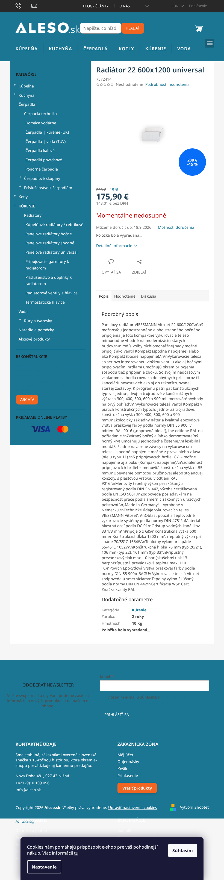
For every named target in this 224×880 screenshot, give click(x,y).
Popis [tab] (104, 296)
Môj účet (125, 754)
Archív (27, 399)
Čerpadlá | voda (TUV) (45, 141)
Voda (23, 311)
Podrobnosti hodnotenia (167, 84)
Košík (122, 768)
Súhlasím (182, 850)
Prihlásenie (127, 775)
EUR (175, 6)
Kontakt (124, 830)
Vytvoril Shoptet (194, 807)
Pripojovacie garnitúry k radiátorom (47, 265)
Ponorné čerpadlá (41, 169)
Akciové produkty (34, 339)
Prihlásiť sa (116, 714)
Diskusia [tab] (148, 296)
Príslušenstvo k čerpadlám (48, 187)
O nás (124, 6)
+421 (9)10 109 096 (32, 782)
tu (76, 853)
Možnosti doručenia (176, 227)
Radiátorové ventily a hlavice (51, 292)
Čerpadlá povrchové (43, 159)
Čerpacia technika (40, 113)
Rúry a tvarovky (38, 320)
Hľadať (133, 28)
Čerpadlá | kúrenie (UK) (47, 132)
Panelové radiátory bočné (48, 233)
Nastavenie (44, 867)
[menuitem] (26, 48)
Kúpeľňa (26, 86)
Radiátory (33, 215)
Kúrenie (27, 206)
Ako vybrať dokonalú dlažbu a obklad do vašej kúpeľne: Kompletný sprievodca (49, 385)
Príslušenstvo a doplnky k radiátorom (48, 280)
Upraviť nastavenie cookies (132, 807)
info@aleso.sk (28, 789)
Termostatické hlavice (45, 302)
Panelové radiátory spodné (49, 242)
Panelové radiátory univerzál (51, 252)
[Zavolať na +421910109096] (24, 5)
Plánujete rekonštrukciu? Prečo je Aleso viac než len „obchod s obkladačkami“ (46, 370)
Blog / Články (95, 6)
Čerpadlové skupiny (42, 178)
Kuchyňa (26, 95)
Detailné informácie (114, 245)
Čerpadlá (27, 104)
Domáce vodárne (40, 122)
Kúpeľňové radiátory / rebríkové (54, 224)
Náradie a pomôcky (36, 329)
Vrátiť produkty (137, 788)
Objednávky (128, 761)
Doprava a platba (31, 830)
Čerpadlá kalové (40, 150)
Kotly (23, 196)
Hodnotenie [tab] (124, 296)
